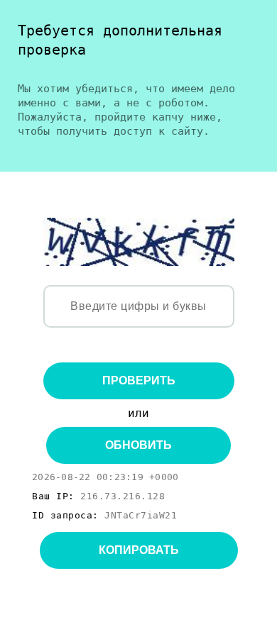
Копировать (139, 550)
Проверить (138, 380)
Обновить (138, 445)
